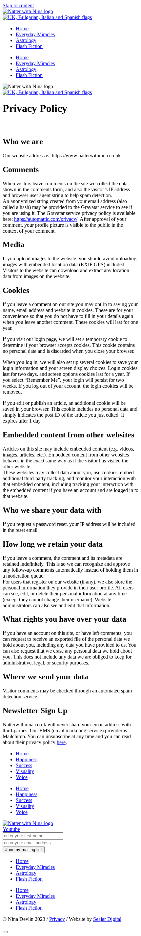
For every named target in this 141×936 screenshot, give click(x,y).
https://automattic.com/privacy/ (45, 219)
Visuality (25, 771)
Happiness (26, 759)
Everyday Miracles (35, 34)
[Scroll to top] (5, 932)
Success (24, 765)
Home (22, 28)
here (61, 742)
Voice (22, 777)
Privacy (57, 919)
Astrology (26, 40)
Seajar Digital (107, 919)
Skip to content (18, 5)
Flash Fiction (29, 46)
